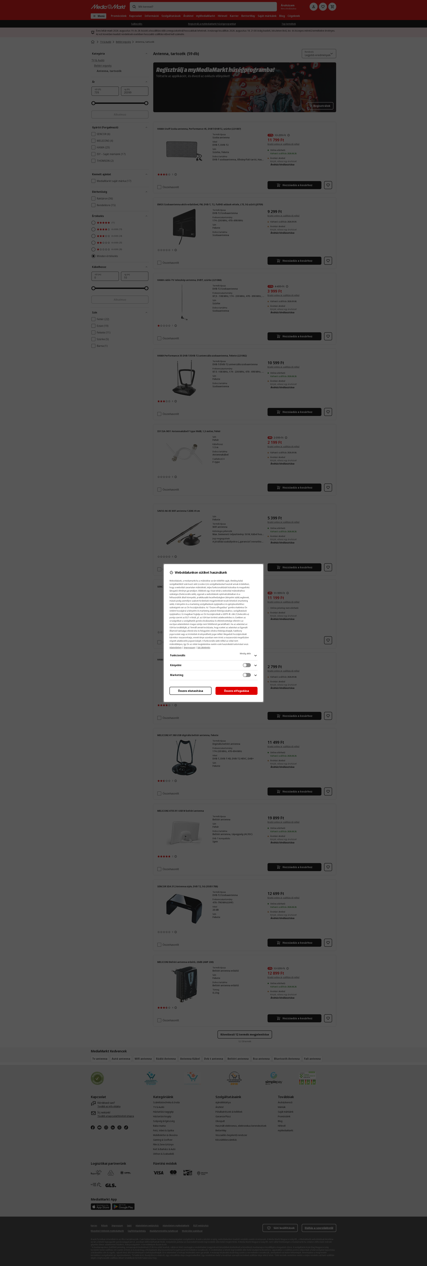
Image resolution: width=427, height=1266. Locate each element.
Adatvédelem (175, 647)
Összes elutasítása (190, 691)
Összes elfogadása (236, 691)
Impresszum (189, 647)
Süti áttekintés (203, 647)
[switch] (247, 665)
